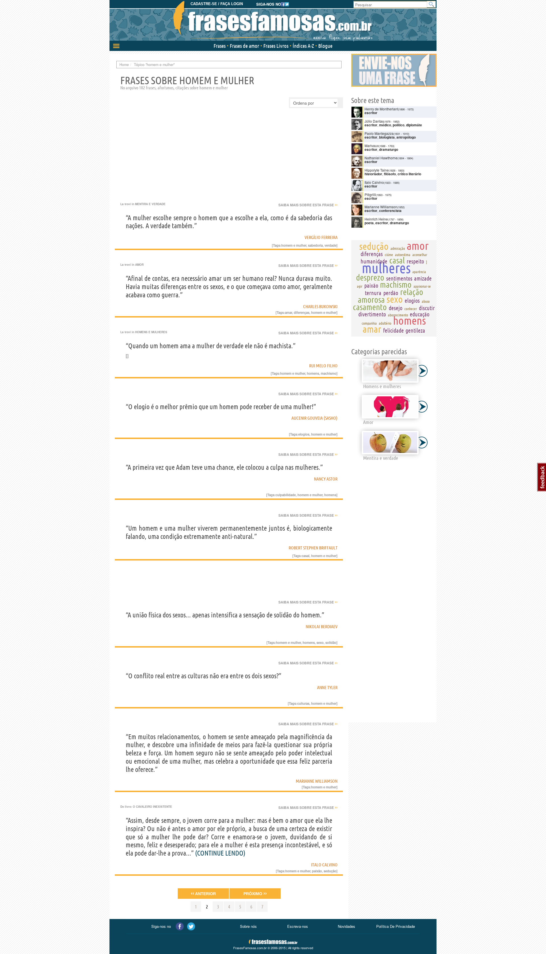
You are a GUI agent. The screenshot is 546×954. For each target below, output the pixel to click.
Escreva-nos (297, 926)
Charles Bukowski (320, 306)
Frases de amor (244, 46)
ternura (373, 293)
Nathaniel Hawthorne (381, 157)
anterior (203, 893)
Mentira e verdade (150, 204)
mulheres (386, 268)
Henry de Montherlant (381, 108)
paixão (317, 871)
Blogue (325, 46)
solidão (330, 642)
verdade (330, 245)
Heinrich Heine (376, 219)
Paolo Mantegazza (379, 133)
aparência (419, 272)
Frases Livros (275, 46)
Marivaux (372, 145)
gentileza (415, 330)
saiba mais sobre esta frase (308, 204)
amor (418, 245)
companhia (369, 323)
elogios (303, 434)
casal (305, 555)
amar (288, 312)
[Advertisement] (229, 159)
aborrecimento (398, 315)
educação (419, 314)
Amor (139, 265)
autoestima (402, 255)
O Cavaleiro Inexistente (152, 807)
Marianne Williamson (317, 781)
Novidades (346, 926)
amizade (423, 278)
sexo (320, 642)
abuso (426, 301)
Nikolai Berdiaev (322, 626)
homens (313, 373)
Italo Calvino (324, 864)
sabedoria (315, 245)
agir (359, 286)
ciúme (389, 255)
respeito (415, 261)
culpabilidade (286, 495)
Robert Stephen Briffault (313, 547)
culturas (303, 703)
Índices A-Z (303, 46)
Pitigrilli (370, 194)
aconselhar (419, 255)
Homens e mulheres (151, 332)
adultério (385, 323)
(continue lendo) (220, 853)
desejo (395, 308)
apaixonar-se (422, 286)
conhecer (410, 309)
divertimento (372, 314)
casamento (370, 307)
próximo (255, 893)
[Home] (273, 21)
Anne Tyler (327, 687)
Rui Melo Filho (323, 365)
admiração (397, 248)
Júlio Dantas (374, 121)
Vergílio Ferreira (321, 237)
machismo (328, 373)
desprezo (370, 277)
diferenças (301, 312)
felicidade (393, 330)
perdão (390, 293)
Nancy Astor (326, 478)
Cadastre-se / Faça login (217, 4)
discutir (427, 308)
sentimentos (399, 278)
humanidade (374, 261)
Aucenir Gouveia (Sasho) (314, 418)
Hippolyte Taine (377, 170)
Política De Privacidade (395, 926)
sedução (330, 871)
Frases (220, 46)
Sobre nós (248, 926)
